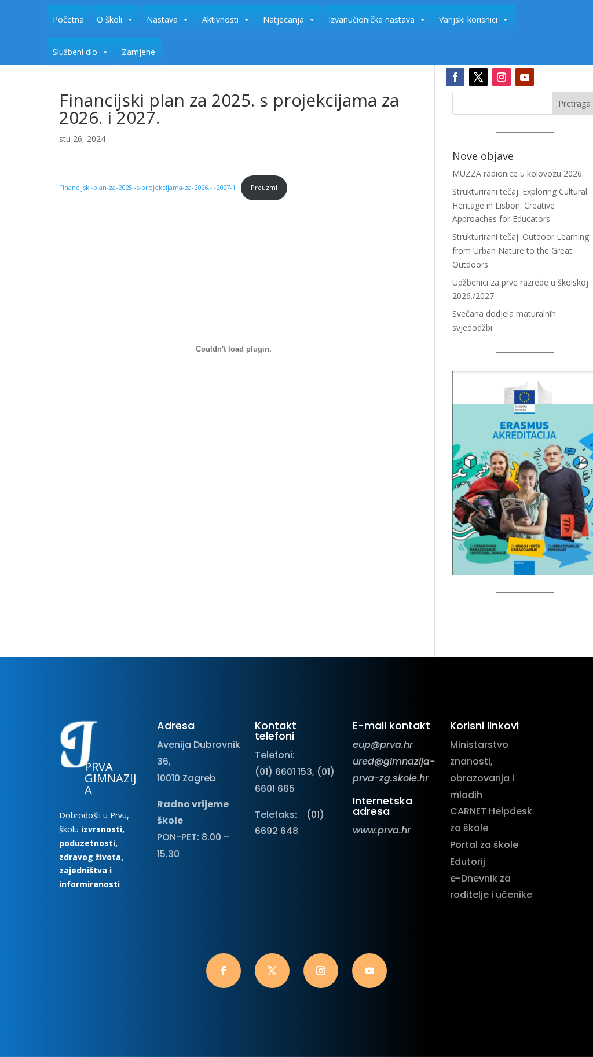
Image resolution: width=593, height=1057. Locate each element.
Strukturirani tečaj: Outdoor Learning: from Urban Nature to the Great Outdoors (521, 250)
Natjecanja (283, 19)
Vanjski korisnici (468, 19)
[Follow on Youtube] (524, 77)
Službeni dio (75, 51)
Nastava (162, 19)
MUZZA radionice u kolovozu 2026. (518, 173)
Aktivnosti (220, 19)
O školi (109, 19)
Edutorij (467, 861)
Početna (68, 19)
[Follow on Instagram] (501, 77)
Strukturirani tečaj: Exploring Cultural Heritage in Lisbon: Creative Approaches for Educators (519, 205)
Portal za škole (484, 844)
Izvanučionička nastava (371, 19)
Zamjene (138, 51)
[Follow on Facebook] (455, 77)
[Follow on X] (478, 77)
